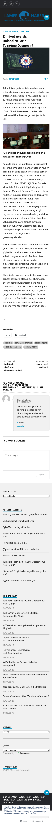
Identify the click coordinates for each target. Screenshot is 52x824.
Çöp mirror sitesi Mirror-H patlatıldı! (21, 549)
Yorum (41, 475)
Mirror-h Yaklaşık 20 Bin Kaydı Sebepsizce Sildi (24, 535)
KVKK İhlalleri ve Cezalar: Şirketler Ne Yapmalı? (20, 664)
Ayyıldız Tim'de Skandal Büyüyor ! (19, 580)
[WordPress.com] (11, 3)
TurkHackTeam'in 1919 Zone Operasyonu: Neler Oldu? (24, 563)
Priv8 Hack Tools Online (15, 542)
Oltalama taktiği (23, 343)
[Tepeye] (46, 792)
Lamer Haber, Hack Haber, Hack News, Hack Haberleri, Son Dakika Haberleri (24, 800)
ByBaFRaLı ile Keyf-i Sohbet (16, 527)
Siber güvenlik (10, 31)
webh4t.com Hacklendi (14, 555)
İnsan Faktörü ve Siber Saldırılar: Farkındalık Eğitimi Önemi (25, 676)
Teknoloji (25, 31)
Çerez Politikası (31, 813)
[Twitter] (5, 3)
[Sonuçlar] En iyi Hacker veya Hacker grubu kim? (24, 573)
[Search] (17, 3)
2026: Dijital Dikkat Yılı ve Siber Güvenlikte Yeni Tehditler (24, 707)
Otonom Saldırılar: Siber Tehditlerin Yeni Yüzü (26, 696)
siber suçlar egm (13, 347)
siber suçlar (41, 343)
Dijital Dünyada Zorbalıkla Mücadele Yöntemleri (16, 639)
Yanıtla (20, 426)
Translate (25, 753)
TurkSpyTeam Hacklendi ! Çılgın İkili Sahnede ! (26, 514)
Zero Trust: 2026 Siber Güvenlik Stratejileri (24, 686)
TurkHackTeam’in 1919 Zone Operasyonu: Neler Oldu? (24, 602)
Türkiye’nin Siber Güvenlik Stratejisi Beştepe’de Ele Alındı (21, 614)
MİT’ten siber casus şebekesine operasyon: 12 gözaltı (24, 627)
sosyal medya (30, 347)
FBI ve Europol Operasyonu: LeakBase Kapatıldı (16, 651)
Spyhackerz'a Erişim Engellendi (18, 520)
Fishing (8, 343)
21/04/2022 (14, 79)
